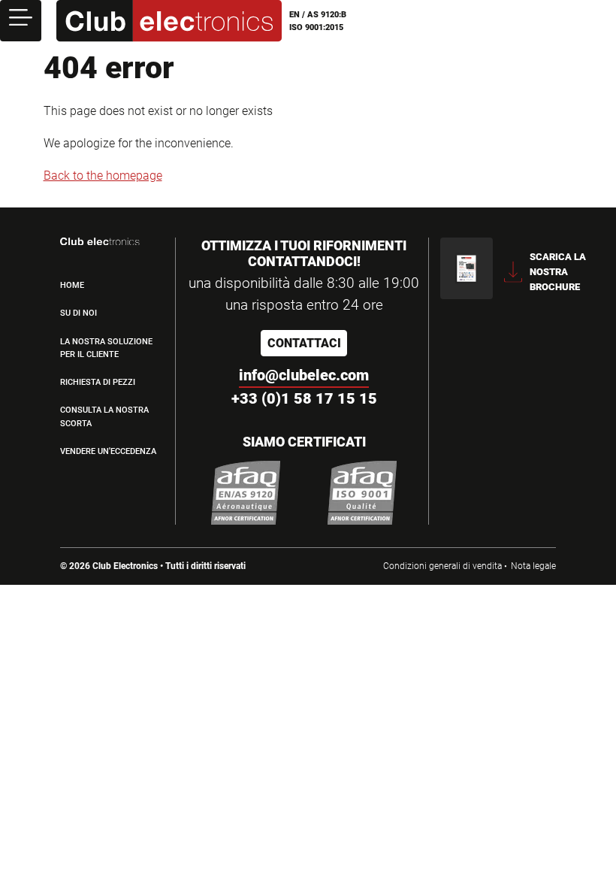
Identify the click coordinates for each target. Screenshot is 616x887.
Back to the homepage (103, 175)
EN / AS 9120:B (317, 15)
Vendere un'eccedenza (108, 451)
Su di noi (78, 313)
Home (72, 285)
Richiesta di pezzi (97, 382)
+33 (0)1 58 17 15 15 (304, 398)
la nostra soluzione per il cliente (106, 348)
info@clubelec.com (304, 375)
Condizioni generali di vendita (442, 566)
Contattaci (304, 343)
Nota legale (533, 566)
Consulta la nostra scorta (104, 416)
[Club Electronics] (169, 21)
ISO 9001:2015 (316, 27)
